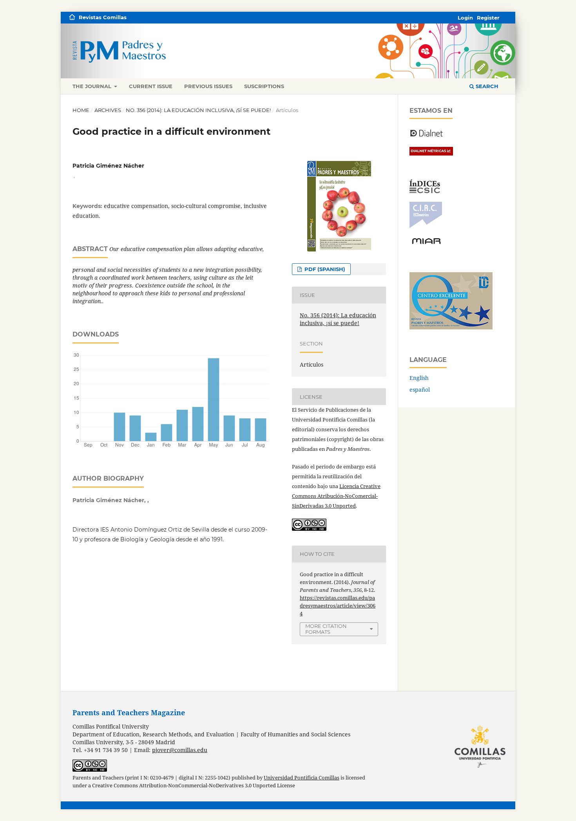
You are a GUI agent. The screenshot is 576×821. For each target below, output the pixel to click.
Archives (107, 110)
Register (488, 17)
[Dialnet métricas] (431, 153)
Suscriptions (264, 86)
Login (465, 17)
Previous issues (208, 86)
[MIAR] (426, 243)
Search (486, 86)
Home (80, 110)
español (419, 389)
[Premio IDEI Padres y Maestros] (451, 327)
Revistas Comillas (103, 17)
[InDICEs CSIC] (424, 191)
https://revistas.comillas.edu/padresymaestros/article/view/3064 (337, 605)
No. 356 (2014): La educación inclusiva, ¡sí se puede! (198, 110)
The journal (92, 86)
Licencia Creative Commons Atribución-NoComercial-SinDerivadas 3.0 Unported (336, 496)
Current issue (150, 86)
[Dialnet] (426, 136)
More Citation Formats (326, 629)
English (419, 378)
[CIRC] (425, 226)
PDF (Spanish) (324, 269)
